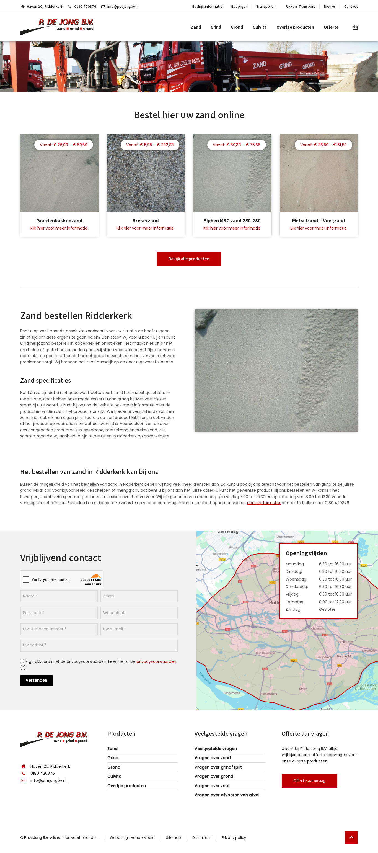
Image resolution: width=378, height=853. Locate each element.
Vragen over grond (214, 776)
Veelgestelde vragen (216, 748)
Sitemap (173, 837)
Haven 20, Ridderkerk (45, 6)
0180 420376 (85, 6)
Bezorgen (239, 6)
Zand (112, 748)
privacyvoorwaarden (156, 661)
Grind (112, 758)
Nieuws (330, 6)
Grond (113, 767)
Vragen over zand (213, 758)
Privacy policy (234, 837)
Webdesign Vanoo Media (132, 837)
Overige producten (126, 785)
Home (305, 73)
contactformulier (264, 503)
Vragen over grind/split (218, 767)
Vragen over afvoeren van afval (227, 795)
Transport (264, 6)
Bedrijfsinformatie (207, 6)
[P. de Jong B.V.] (58, 27)
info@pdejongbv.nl (122, 6)
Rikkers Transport (300, 6)
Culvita (114, 776)
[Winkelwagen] (354, 27)
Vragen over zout (212, 785)
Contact (351, 6)
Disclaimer (201, 837)
